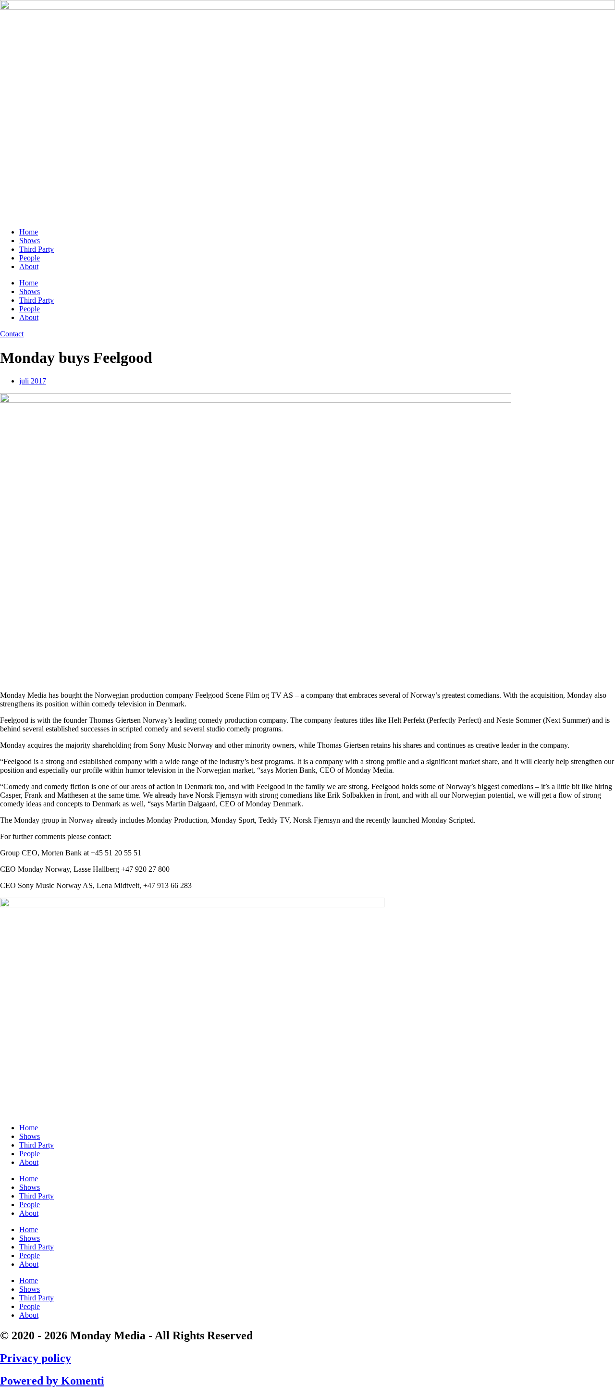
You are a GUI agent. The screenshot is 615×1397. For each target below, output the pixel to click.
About (28, 266)
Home (28, 232)
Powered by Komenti (52, 1380)
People (29, 258)
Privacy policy (35, 1358)
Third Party (36, 249)
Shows (29, 240)
